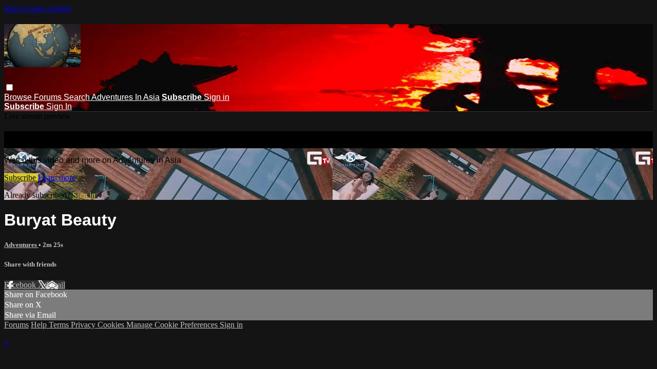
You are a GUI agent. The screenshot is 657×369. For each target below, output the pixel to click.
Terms (60, 324)
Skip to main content (37, 8)
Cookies (112, 324)
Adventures (21, 245)
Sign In (59, 106)
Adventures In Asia (125, 97)
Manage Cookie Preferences (173, 324)
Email (55, 284)
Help (40, 324)
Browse (19, 97)
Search (77, 97)
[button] (9, 87)
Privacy (84, 324)
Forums (49, 97)
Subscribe (21, 177)
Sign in (216, 97)
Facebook (21, 284)
